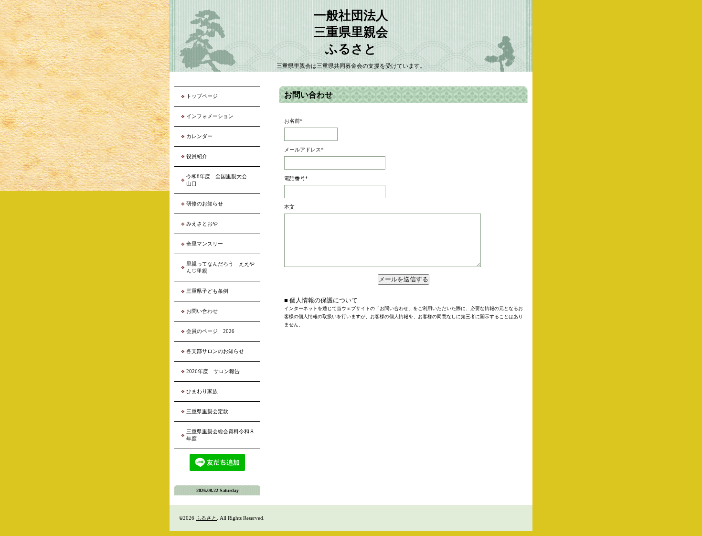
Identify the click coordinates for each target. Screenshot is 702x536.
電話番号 (296, 178)
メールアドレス (304, 149)
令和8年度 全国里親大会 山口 (219, 179)
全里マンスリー (204, 244)
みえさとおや (202, 223)
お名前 (293, 121)
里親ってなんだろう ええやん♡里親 (220, 267)
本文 (289, 207)
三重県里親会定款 (207, 411)
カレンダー (199, 136)
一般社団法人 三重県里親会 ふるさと (351, 32)
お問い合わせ (202, 311)
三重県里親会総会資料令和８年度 (220, 435)
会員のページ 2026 (210, 331)
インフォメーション (210, 116)
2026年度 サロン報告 (213, 371)
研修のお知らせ (204, 203)
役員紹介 (196, 156)
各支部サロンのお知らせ (215, 351)
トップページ (202, 96)
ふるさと (206, 518)
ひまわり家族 (204, 391)
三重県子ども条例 (207, 291)
